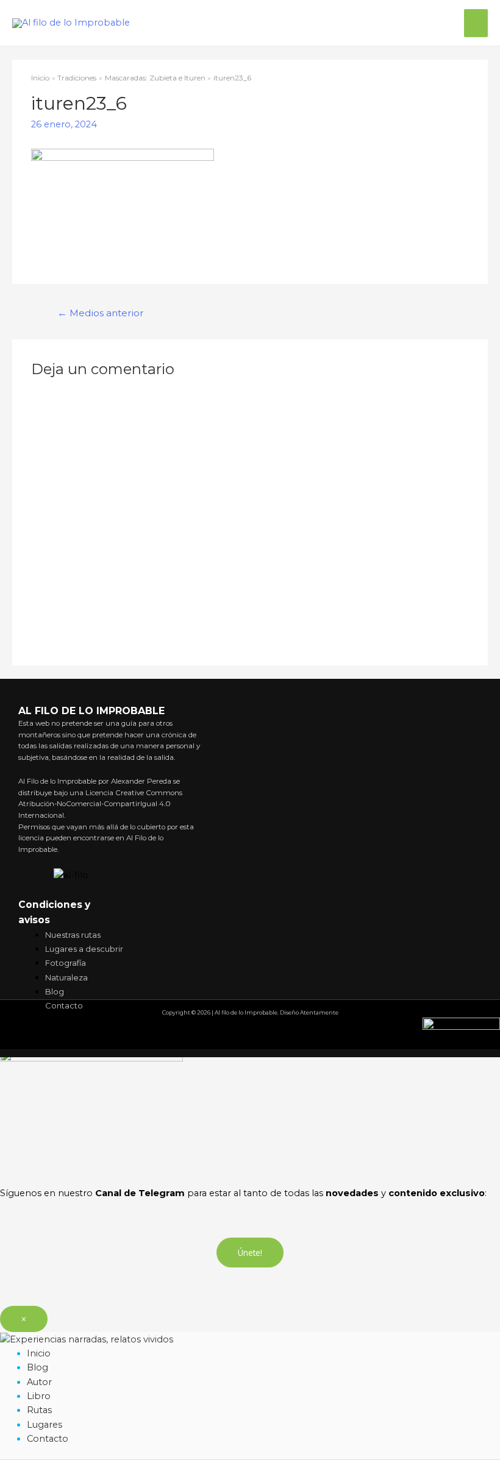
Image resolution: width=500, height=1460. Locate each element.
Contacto (47, 1438)
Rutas (39, 1410)
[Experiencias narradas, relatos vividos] (86, 1338)
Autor (39, 1382)
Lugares (44, 1424)
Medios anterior (100, 313)
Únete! (250, 1252)
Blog (37, 1367)
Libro (39, 1396)
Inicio (39, 1353)
